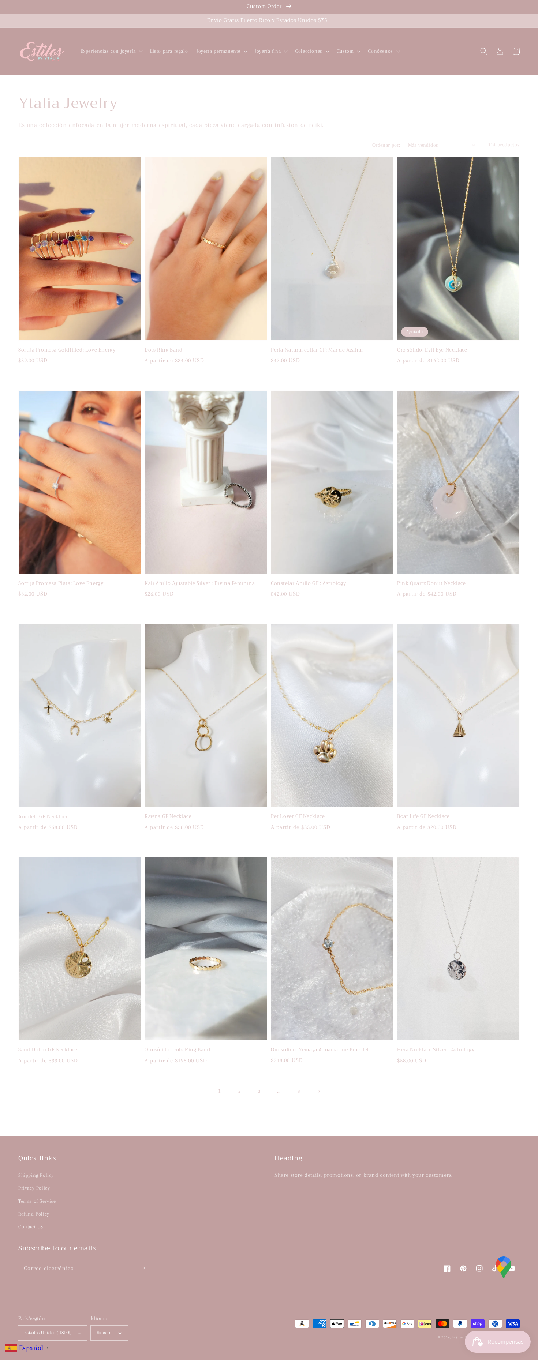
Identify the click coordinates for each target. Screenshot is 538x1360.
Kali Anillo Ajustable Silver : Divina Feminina (200, 583)
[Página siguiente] (318, 1091)
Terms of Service (37, 1201)
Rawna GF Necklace (168, 816)
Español (105, 1332)
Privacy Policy (34, 1188)
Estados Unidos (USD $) (48, 1332)
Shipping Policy (36, 1175)
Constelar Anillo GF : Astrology (308, 583)
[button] (484, 51)
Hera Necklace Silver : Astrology (435, 1050)
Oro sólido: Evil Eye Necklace (432, 350)
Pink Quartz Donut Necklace (431, 583)
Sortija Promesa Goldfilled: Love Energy (66, 350)
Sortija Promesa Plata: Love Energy (60, 583)
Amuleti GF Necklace (43, 817)
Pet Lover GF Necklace (298, 816)
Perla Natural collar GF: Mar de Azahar (317, 350)
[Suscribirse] (142, 1268)
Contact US (30, 1226)
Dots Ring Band (163, 350)
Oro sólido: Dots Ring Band (177, 1050)
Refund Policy (33, 1214)
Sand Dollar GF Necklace (48, 1050)
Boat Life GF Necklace (423, 816)
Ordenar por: (386, 145)
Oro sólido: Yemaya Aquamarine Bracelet (320, 1050)
